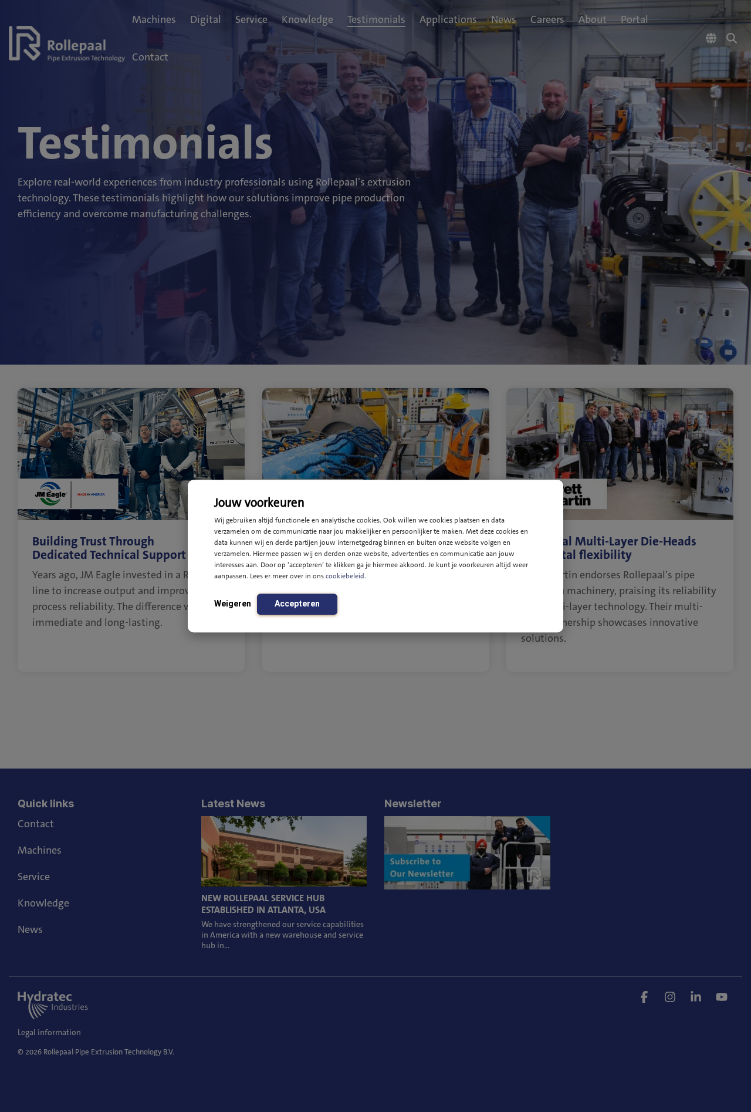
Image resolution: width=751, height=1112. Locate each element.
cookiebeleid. (346, 576)
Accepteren (297, 603)
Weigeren (232, 603)
